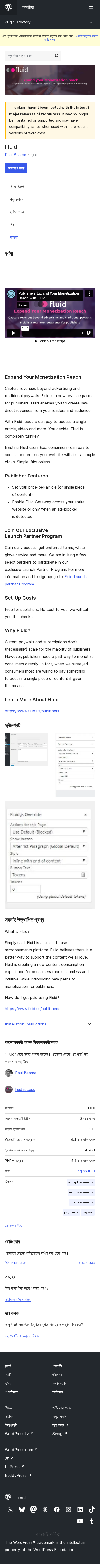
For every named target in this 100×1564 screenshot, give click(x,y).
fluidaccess (25, 1089)
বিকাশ (13, 224)
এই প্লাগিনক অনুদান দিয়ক (22, 1335)
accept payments (80, 1182)
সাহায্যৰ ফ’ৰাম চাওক (18, 1299)
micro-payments (81, 1192)
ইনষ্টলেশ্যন (17, 211)
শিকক (8, 1407)
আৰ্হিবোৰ (57, 1392)
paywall (87, 1212)
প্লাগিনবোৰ (59, 1383)
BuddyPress (18, 1475)
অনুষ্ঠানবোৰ (59, 1416)
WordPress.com (21, 1449)
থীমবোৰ (57, 1374)
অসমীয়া (21, 1497)
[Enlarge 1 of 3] (41, 739)
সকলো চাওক (87, 1262)
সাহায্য (14, 237)
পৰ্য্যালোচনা (17, 199)
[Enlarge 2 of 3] (88, 739)
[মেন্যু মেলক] (92, 7)
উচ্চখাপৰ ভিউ (13, 1225)
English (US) (85, 1171)
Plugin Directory (18, 22)
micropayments (82, 1202)
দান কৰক (60, 1425)
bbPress (15, 1466)
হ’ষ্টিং (8, 1383)
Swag (59, 1433)
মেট (9, 1458)
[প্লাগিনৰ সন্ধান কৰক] (56, 56)
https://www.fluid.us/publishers (32, 711)
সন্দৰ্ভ (8, 1366)
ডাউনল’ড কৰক (16, 168)
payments (71, 1212)
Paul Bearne (15, 154)
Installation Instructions (25, 1024)
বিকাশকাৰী (11, 1425)
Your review (15, 1262)
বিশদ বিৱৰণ (17, 186)
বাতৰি (8, 1374)
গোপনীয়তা (11, 1392)
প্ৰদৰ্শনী (57, 1366)
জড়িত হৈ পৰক (61, 1407)
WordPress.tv (19, 1433)
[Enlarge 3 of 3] (88, 807)
